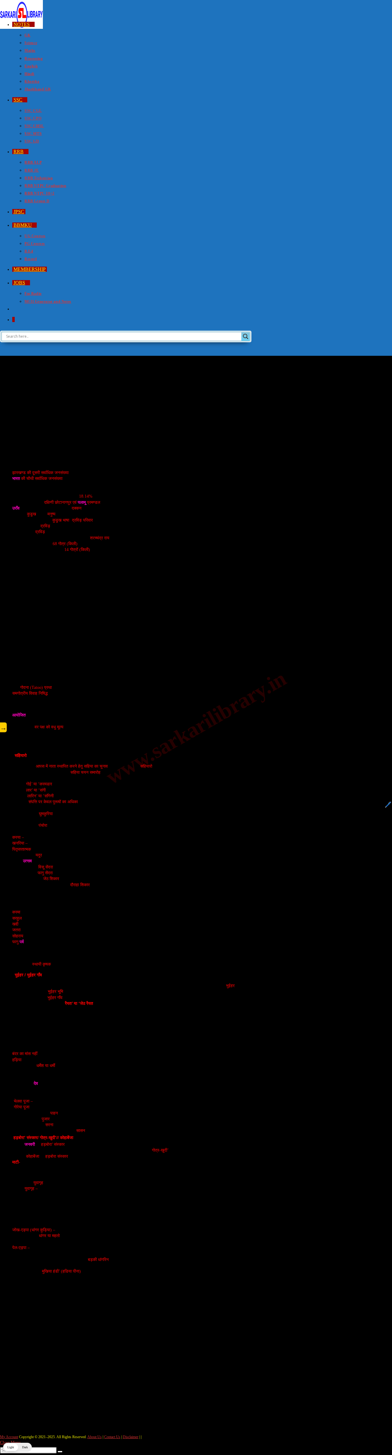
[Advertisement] (154, 411)
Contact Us (112, 1437)
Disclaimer (130, 1437)
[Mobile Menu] (2, 348)
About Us (94, 1437)
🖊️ (388, 805)
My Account (9, 1437)
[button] (17, 1447)
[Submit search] (60, 1451)
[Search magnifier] (245, 336)
